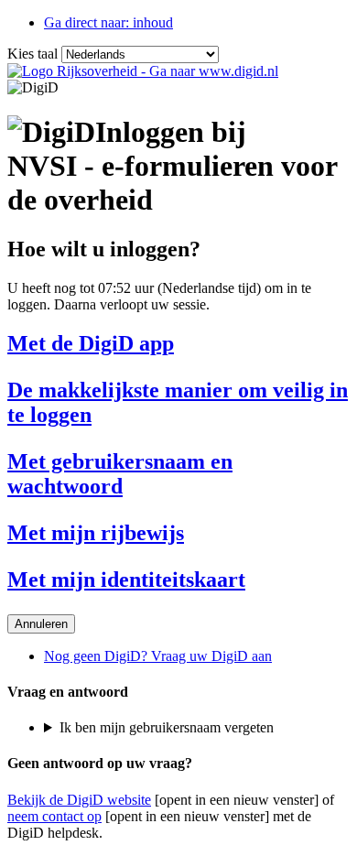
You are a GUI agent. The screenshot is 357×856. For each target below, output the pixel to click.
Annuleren (41, 624)
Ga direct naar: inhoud (108, 22)
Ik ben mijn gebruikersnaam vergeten (167, 727)
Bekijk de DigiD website (79, 799)
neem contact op (54, 816)
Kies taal (32, 53)
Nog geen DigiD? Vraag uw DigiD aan (158, 656)
